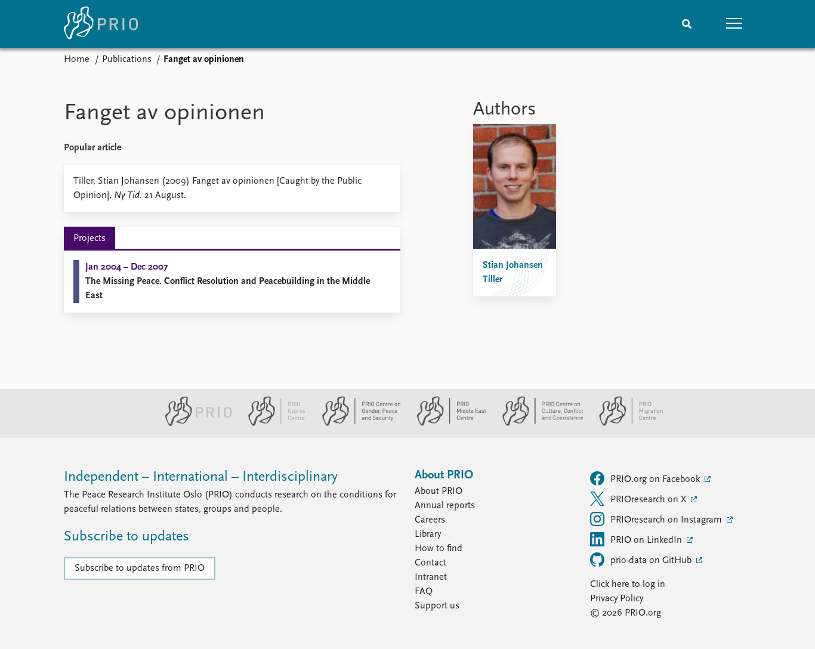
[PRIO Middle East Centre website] (446, 423)
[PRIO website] (193, 423)
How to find (438, 549)
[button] (734, 24)
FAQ (424, 592)
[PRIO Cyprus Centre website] (272, 423)
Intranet (431, 577)
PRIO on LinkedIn (647, 540)
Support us (437, 606)
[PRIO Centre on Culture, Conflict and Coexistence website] (537, 423)
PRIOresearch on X (649, 500)
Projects (89, 238)
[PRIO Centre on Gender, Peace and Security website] (356, 423)
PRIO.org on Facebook (656, 479)
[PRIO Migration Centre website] (624, 423)
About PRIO (438, 491)
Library (428, 534)
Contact (430, 563)
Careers (430, 520)
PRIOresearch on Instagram (667, 520)
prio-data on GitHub (652, 560)
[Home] (101, 24)
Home (76, 59)
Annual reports (445, 506)
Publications (127, 59)
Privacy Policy (616, 599)
